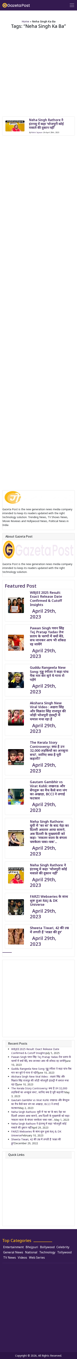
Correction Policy (21, 1182)
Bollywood (47, 1247)
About (15, 1161)
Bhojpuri (32, 1247)
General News (13, 1252)
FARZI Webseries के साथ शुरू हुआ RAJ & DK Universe (49, 900)
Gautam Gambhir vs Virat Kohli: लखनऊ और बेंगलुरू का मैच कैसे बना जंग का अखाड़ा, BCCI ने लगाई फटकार (48, 790)
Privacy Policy (19, 1177)
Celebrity (62, 1247)
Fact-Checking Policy (23, 1204)
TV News (9, 1257)
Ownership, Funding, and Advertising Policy (37, 1209)
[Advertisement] (38, 74)
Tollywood (64, 1252)
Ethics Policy (18, 1198)
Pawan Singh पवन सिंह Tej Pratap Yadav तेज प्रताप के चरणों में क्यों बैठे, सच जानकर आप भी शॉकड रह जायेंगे (48, 636)
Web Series (37, 1257)
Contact (16, 1166)
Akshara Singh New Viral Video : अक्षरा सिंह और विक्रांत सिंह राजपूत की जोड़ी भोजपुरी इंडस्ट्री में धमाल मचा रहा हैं (48, 711)
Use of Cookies (20, 1220)
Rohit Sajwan (36, 132)
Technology (47, 1252)
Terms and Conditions (24, 1214)
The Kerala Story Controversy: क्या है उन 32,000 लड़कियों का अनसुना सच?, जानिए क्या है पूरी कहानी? (49, 750)
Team (14, 1171)
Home (25, 21)
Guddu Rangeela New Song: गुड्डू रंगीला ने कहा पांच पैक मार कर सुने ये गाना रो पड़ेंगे (49, 673)
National (31, 1252)
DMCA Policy (19, 1187)
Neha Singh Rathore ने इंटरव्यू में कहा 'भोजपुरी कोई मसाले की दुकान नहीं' (48, 869)
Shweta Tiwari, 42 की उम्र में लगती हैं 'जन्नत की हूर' (49, 930)
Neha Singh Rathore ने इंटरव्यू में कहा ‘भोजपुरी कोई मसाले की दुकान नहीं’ (46, 124)
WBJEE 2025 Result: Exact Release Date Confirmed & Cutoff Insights (46, 598)
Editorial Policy (20, 1193)
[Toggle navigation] (72, 5)
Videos (22, 1257)
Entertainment (13, 1247)
